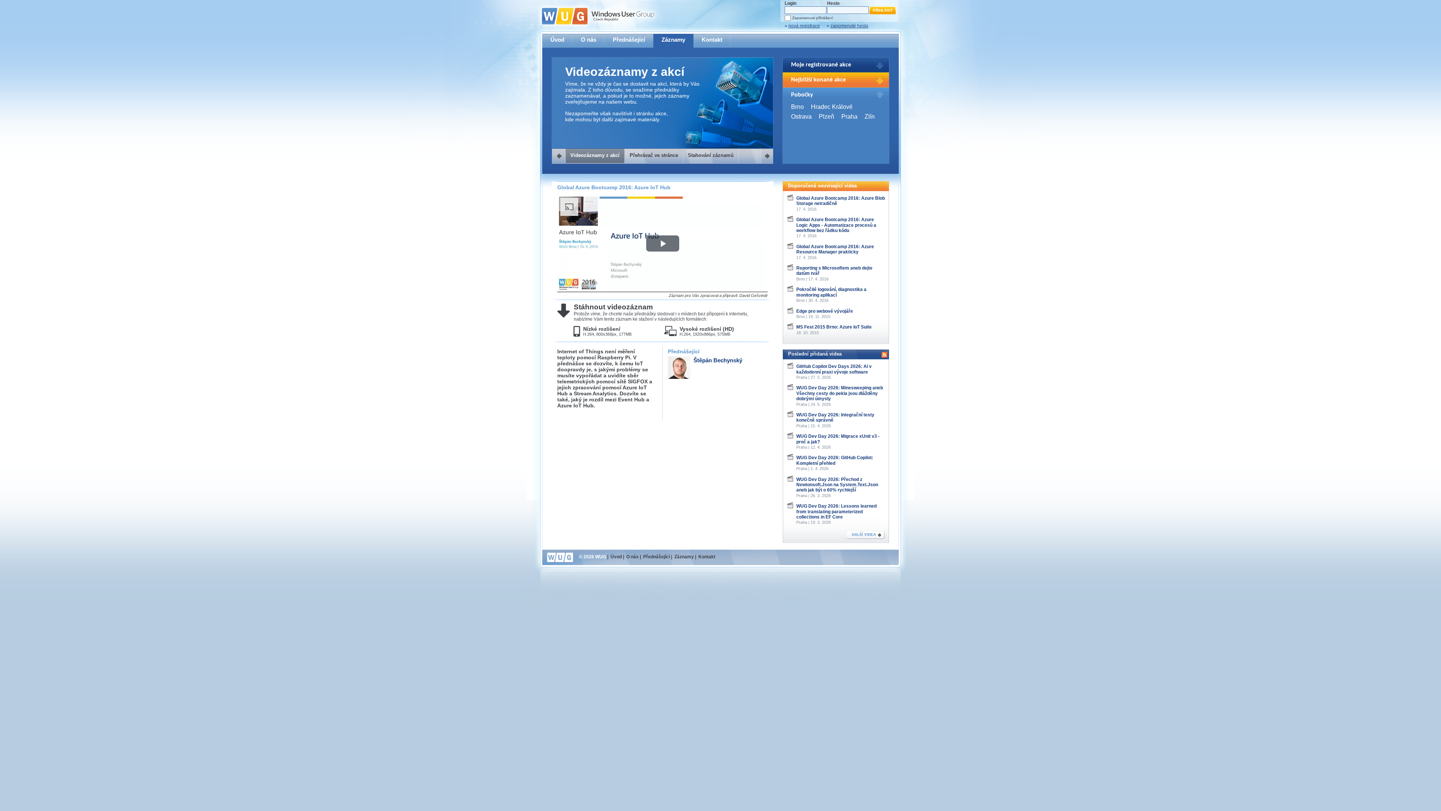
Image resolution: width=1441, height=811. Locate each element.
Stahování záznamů (711, 155)
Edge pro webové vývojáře (824, 311)
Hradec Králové (832, 107)
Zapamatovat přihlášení (812, 18)
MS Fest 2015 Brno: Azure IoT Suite (834, 327)
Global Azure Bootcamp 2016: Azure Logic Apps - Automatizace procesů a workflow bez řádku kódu (836, 225)
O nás (588, 39)
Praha (849, 116)
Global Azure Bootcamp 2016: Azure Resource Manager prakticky (835, 249)
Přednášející (629, 39)
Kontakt (712, 39)
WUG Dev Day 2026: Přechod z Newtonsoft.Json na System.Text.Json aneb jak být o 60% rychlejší (837, 485)
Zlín (870, 116)
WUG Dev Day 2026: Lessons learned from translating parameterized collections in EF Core (836, 511)
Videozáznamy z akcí (595, 155)
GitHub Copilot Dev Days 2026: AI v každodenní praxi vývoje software (834, 369)
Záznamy (673, 39)
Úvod (557, 39)
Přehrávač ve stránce (654, 155)
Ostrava (801, 116)
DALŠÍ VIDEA (864, 534)
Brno (797, 107)
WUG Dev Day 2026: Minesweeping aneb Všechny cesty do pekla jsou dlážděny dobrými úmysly (839, 393)
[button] (663, 243)
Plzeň (826, 116)
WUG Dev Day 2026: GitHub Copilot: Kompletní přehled (834, 460)
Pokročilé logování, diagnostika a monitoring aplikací (831, 292)
